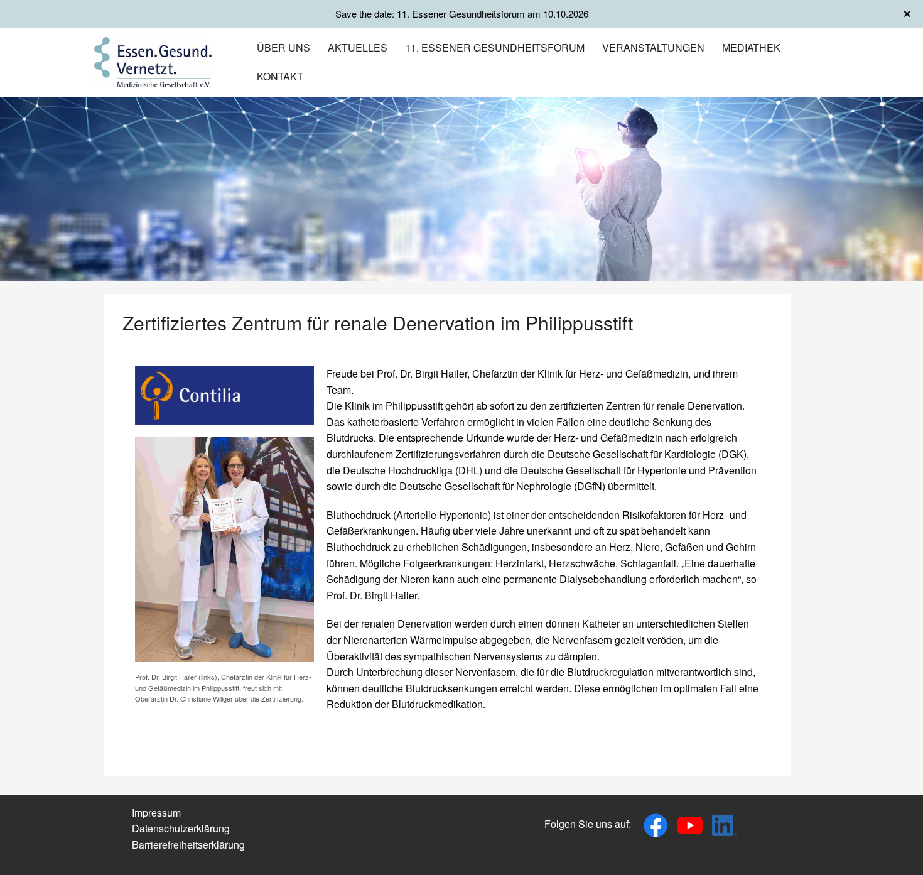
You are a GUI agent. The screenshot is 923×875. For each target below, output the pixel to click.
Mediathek (751, 47)
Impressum (156, 812)
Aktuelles (357, 47)
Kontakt (280, 76)
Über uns (283, 47)
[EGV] (153, 60)
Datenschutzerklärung (181, 828)
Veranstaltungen (653, 47)
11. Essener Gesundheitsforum (495, 47)
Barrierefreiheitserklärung (188, 844)
